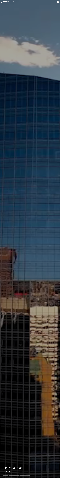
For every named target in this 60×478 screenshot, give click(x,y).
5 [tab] (27, 475)
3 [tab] (16, 475)
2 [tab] (11, 475)
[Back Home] (7, 2)
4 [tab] (22, 475)
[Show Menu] (58, 2)
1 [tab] (5, 475)
